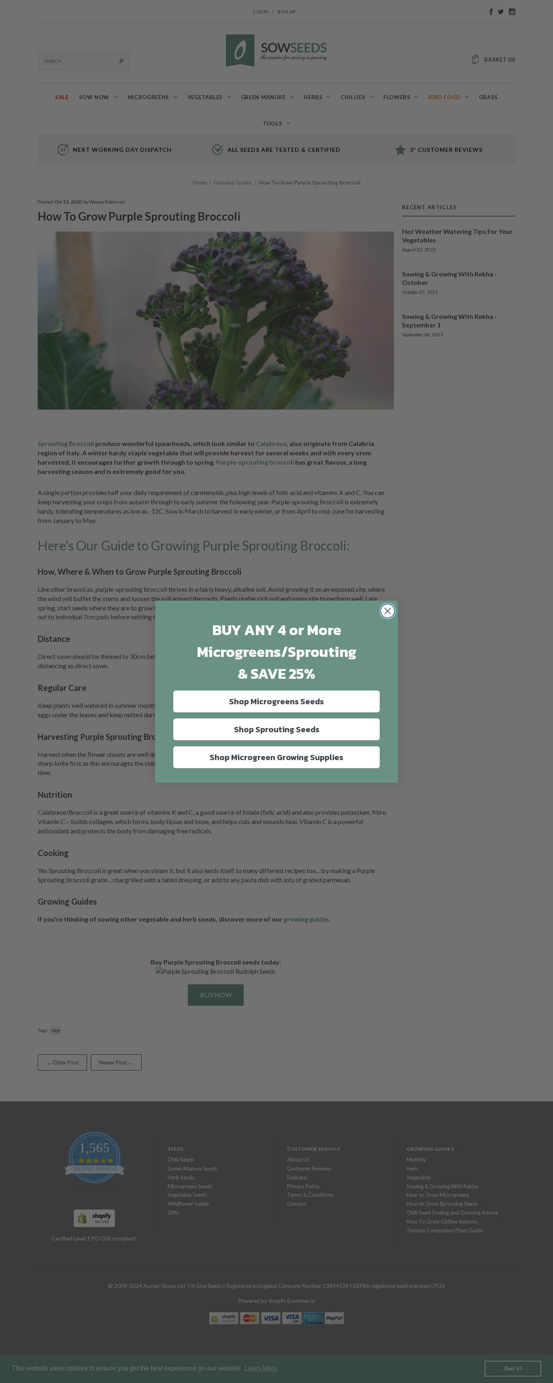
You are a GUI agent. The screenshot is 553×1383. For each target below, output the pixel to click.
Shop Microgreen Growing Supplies (276, 757)
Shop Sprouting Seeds (276, 729)
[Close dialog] (388, 611)
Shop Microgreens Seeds (276, 701)
